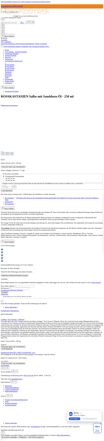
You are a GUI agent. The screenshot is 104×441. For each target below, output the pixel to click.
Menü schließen (9, 36)
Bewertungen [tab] (9, 204)
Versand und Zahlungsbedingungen (16, 400)
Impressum (8, 386)
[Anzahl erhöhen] (14, 186)
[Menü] (3, 19)
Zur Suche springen (24, 2)
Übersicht (4, 44)
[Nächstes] (7, 368)
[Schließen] (1, 151)
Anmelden (4, 40)
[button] (82, 414)
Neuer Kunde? (96, 282)
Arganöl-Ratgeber (10, 405)
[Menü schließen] (5, 63)
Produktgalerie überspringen (10, 311)
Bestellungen (30, 44)
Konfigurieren (23, 437)
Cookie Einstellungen (12, 389)
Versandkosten (35, 426)
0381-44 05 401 (28, 375)
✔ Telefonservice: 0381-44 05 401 (12, 6)
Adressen (23, 44)
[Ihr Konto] (3, 32)
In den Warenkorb (7, 191)
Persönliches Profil (13, 44)
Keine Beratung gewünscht (85, 418)
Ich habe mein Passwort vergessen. (12, 290)
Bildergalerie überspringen (9, 105)
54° (23, 430)
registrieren (7, 42)
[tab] (10, 202)
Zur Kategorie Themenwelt (13, 61)
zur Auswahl (5, 365)
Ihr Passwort (5, 288)
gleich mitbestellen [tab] (11, 307)
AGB (6, 401)
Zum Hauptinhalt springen (9, 2)
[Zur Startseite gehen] (25, 16)
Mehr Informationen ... (64, 435)
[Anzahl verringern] (4, 186)
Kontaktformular (17, 379)
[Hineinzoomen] (12, 153)
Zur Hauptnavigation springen (40, 2)
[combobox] (13, 23)
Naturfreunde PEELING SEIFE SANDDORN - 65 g (18, 352)
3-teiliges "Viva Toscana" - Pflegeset (12, 319)
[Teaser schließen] (100, 410)
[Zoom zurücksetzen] (7, 153)
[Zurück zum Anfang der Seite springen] (3, 432)
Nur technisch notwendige (9, 437)
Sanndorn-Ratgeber (11, 403)
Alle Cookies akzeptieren (36, 437)
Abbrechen (4, 294)
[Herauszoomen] (3, 153)
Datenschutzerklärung (12, 387)
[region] (52, 131)
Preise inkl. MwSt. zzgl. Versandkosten (13, 167)
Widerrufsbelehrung (11, 391)
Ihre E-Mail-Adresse (8, 286)
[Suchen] (28, 22)
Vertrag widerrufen (41, 44)
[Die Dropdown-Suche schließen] (33, 22)
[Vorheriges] (3, 368)
